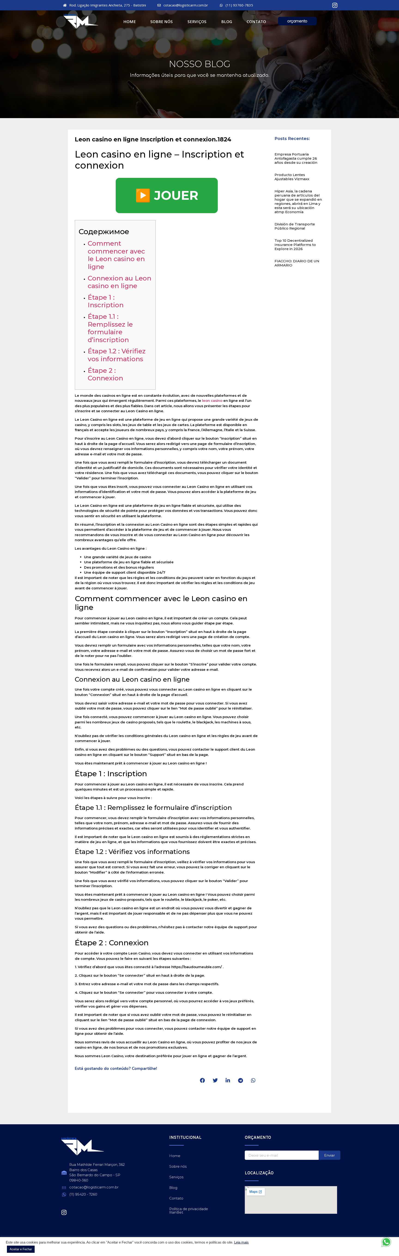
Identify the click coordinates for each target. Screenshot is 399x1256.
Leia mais (241, 1242)
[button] (202, 1080)
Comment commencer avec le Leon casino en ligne (116, 255)
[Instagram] (335, 5)
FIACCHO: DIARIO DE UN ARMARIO (297, 263)
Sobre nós (161, 21)
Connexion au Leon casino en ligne (119, 282)
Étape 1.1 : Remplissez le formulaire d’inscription (110, 328)
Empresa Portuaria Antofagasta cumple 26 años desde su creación (296, 158)
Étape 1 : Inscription (106, 301)
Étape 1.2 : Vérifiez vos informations (116, 355)
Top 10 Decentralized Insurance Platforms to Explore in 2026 (295, 244)
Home (129, 21)
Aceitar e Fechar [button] (21, 1249)
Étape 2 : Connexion (105, 374)
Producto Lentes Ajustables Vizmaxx (292, 177)
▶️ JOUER (166, 195)
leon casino (212, 400)
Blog (226, 21)
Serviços (196, 21)
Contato (256, 21)
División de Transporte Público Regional (295, 226)
